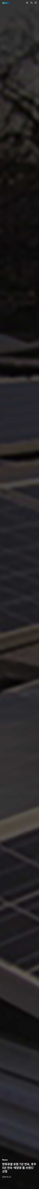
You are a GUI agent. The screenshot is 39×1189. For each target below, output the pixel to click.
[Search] (31, 3)
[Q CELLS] (6, 3)
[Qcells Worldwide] (27, 3)
